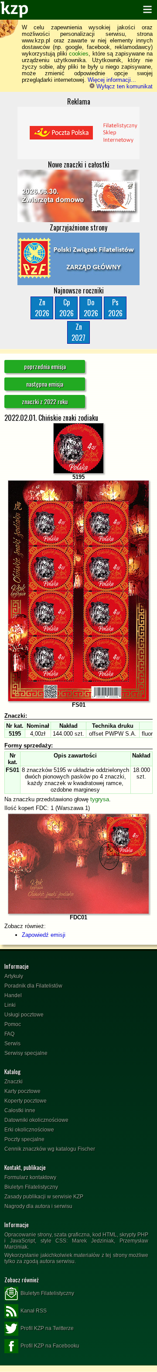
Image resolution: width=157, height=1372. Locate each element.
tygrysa (99, 799)
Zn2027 (78, 332)
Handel (13, 995)
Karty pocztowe (22, 1091)
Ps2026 (115, 307)
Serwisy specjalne (26, 1053)
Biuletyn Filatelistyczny (31, 1187)
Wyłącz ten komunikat (124, 86)
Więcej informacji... (112, 80)
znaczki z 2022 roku (45, 401)
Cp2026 (66, 307)
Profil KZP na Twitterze (47, 1328)
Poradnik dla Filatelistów (33, 986)
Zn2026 (42, 307)
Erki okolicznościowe (29, 1130)
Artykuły (13, 976)
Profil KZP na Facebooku (49, 1346)
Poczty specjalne (24, 1139)
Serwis (12, 1043)
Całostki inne (19, 1110)
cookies (79, 53)
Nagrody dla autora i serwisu (38, 1206)
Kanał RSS (33, 1311)
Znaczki (13, 1082)
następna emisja (44, 383)
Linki (10, 1005)
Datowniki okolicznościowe (36, 1120)
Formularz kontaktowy (30, 1177)
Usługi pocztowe (24, 1015)
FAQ (9, 1034)
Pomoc (12, 1024)
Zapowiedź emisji (43, 935)
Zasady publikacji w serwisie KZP (43, 1197)
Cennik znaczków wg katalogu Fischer (49, 1149)
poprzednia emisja (45, 366)
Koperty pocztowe (25, 1101)
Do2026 (91, 307)
